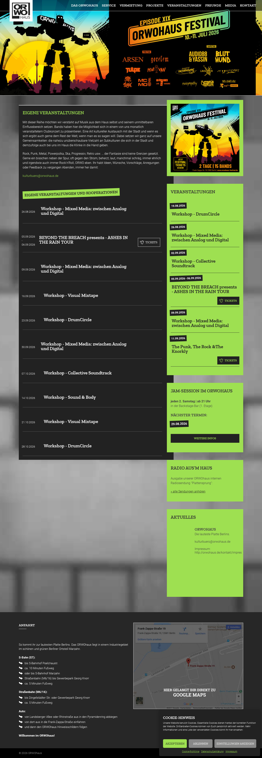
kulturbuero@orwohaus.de (40, 176)
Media (230, 5)
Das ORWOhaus (84, 5)
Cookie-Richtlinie (190, 751)
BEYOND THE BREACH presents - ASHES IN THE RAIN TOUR (83, 240)
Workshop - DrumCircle (67, 319)
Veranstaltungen (184, 5)
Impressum (231, 751)
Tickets (151, 242)
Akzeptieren (175, 743)
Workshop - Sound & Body (70, 397)
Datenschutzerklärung (212, 751)
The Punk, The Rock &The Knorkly (197, 349)
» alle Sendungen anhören (188, 491)
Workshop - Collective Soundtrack (78, 373)
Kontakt (248, 5)
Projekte (154, 5)
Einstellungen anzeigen (235, 743)
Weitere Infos (205, 438)
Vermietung (131, 5)
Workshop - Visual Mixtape (71, 295)
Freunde (213, 5)
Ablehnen (200, 743)
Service (109, 5)
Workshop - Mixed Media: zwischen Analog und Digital (83, 211)
